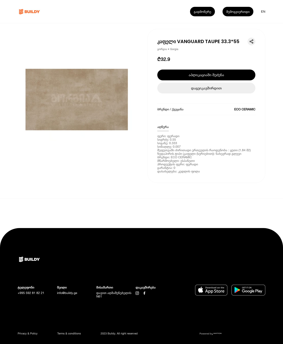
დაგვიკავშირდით (206, 88)
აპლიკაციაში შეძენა (206, 75)
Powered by (206, 333)
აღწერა (163, 127)
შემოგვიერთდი (238, 11)
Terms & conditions (69, 333)
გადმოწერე (202, 11)
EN (263, 11)
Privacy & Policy (28, 333)
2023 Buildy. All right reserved (119, 333)
